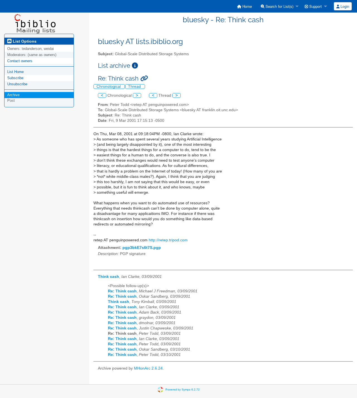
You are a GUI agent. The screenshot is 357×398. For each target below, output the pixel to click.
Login (344, 6)
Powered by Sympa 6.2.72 (182, 389)
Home (246, 6)
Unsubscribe (17, 84)
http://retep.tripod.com (168, 240)
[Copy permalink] (144, 78)
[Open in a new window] (135, 65)
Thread (135, 86)
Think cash (108, 277)
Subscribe (15, 78)
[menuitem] (244, 6)
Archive (13, 95)
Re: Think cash (122, 291)
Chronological (109, 86)
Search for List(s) (278, 6)
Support (315, 6)
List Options (24, 41)
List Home (15, 72)
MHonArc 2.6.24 (148, 368)
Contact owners (19, 61)
